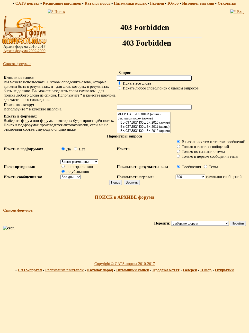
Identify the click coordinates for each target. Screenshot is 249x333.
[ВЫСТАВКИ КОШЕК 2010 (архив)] (143, 123)
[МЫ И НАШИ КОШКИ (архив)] (143, 114)
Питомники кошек (130, 3)
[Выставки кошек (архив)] (143, 119)
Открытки (227, 3)
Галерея (157, 3)
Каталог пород (97, 3)
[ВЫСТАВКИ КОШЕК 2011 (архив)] (143, 127)
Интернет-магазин (198, 3)
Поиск (59, 12)
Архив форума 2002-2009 (24, 51)
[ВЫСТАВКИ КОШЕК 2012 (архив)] (143, 131)
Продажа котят (165, 270)
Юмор (173, 3)
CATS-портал (27, 3)
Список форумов (17, 64)
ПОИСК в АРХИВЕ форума (124, 197)
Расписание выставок (62, 3)
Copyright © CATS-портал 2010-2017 (124, 264)
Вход (240, 12)
